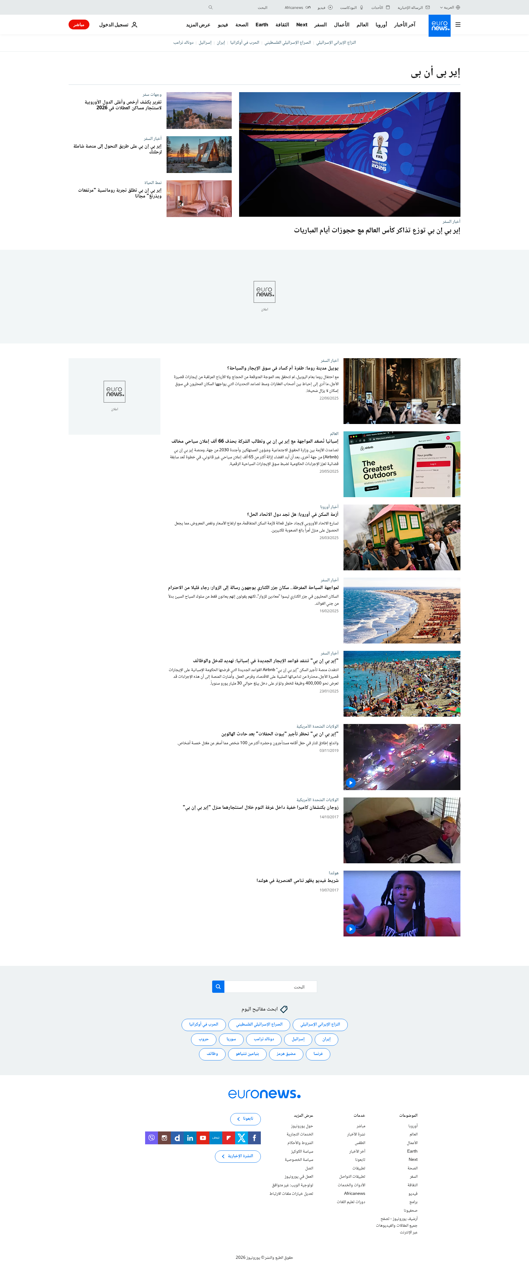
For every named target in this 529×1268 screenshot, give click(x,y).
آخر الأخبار (404, 24)
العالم (362, 24)
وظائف (212, 1054)
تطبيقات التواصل (352, 1177)
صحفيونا (411, 1210)
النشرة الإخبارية (240, 1156)
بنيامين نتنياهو (247, 1054)
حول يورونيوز (302, 1126)
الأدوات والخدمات (351, 1185)
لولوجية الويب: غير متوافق (292, 1185)
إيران (221, 43)
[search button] (211, 7)
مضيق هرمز (286, 1054)
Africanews (354, 1194)
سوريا (231, 1039)
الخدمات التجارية (300, 1135)
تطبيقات (358, 1168)
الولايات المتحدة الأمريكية (317, 726)
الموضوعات (408, 1116)
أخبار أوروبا (329, 507)
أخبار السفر (451, 221)
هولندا (334, 873)
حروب (204, 1039)
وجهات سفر (152, 94)
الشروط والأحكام (300, 1143)
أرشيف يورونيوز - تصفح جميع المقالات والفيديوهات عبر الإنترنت (397, 1226)
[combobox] (241, 7)
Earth (262, 24)
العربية (449, 7)
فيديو (223, 24)
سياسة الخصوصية (299, 1160)
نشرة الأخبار (356, 1135)
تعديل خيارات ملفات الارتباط (291, 1194)
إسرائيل (205, 43)
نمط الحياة (153, 182)
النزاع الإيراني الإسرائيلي (336, 43)
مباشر (78, 24)
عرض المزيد (303, 1116)
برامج (413, 1202)
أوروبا (381, 24)
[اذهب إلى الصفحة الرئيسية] (440, 26)
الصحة (241, 24)
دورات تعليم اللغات (351, 1202)
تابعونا (360, 1160)
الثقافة (282, 24)
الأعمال (341, 24)
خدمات (359, 1116)
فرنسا (318, 1054)
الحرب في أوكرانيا (244, 43)
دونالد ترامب (183, 43)
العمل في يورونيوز (299, 1177)
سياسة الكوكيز (302, 1151)
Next (301, 24)
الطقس (360, 1143)
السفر (320, 24)
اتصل (309, 1168)
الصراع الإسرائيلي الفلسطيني (287, 43)
